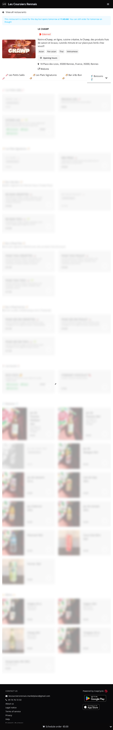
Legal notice (11, 707)
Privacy (9, 715)
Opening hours (50, 58)
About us (10, 703)
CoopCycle (99, 691)
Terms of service (13, 711)
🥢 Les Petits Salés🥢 (13, 76)
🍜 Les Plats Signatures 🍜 (43, 76)
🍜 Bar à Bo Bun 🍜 (72, 76)
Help (8, 719)
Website (44, 68)
